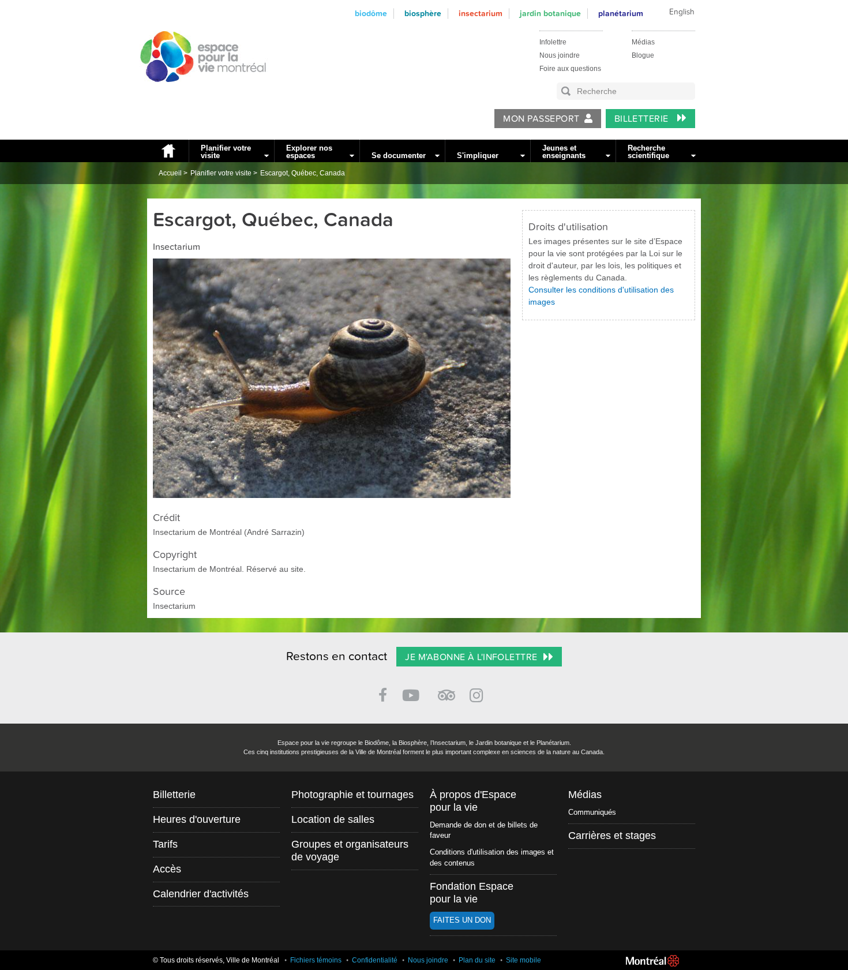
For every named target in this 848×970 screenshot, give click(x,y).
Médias (643, 42)
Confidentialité (374, 960)
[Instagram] (478, 693)
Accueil (168, 151)
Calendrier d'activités (201, 894)
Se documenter (399, 155)
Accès (167, 869)
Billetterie (642, 119)
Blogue (643, 55)
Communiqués (592, 812)
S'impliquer (477, 155)
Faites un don (462, 920)
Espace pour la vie (197, 93)
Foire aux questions (570, 69)
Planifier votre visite (226, 152)
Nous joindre (559, 55)
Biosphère (422, 13)
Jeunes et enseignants (564, 152)
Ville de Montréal (652, 961)
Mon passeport (541, 119)
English (682, 12)
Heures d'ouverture (197, 819)
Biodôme (371, 13)
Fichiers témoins (316, 960)
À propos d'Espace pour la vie (473, 801)
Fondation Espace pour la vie (471, 893)
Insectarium (480, 13)
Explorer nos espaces (309, 152)
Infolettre (552, 42)
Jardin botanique (550, 13)
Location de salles (332, 819)
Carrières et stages (612, 835)
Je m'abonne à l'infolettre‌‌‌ (471, 657)
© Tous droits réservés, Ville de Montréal (216, 960)
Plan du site (477, 960)
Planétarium (620, 13)
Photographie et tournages (352, 794)
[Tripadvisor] (446, 690)
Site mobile (523, 960)
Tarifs (165, 844)
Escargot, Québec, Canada (302, 173)
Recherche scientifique (648, 152)
